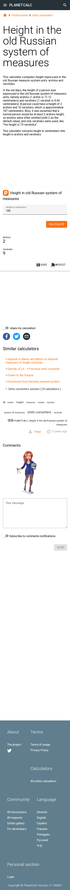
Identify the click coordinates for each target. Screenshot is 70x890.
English (41, 817)
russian (50, 402)
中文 (40, 845)
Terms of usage (40, 744)
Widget (58, 265)
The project (14, 744)
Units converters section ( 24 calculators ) (34, 389)
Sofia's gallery (16, 823)
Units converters (42, 15)
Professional (19, 15)
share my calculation (22, 328)
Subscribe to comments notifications (32, 536)
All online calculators (43, 781)
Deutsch (42, 812)
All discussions (17, 812)
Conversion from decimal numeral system (33, 381)
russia (41, 402)
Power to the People (20, 375)
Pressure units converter (44, 369)
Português (43, 834)
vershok (58, 412)
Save (41, 265)
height (20, 402)
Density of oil (15, 369)
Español (42, 823)
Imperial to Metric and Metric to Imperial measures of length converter (32, 360)
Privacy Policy (39, 750)
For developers (16, 829)
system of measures (14, 412)
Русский (42, 840)
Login (10, 877)
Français (42, 829)
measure (30, 402)
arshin (10, 402)
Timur (37, 431)
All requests (14, 817)
